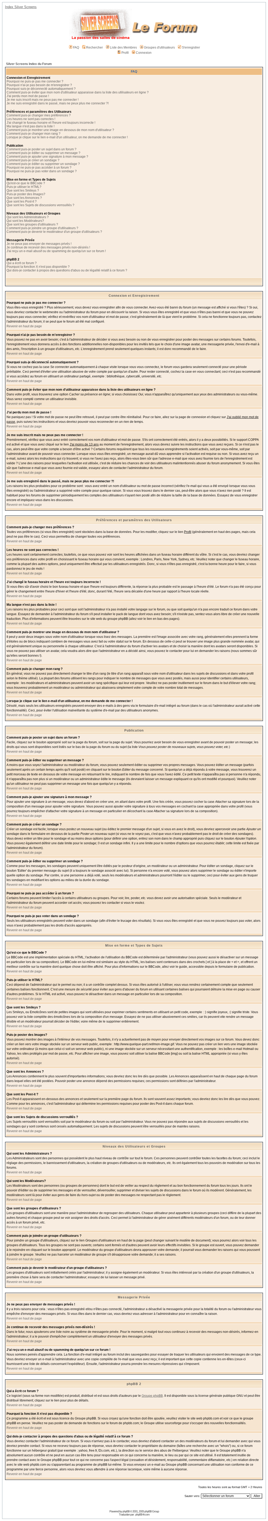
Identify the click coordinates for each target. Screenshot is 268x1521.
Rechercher (94, 47)
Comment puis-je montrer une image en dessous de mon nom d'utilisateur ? (60, 130)
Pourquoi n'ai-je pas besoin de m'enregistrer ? (39, 85)
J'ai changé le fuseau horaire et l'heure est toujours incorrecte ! (51, 122)
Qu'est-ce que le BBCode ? (26, 183)
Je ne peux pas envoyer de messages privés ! (39, 244)
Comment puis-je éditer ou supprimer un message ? (43, 153)
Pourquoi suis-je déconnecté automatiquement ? (41, 89)
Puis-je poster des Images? (26, 194)
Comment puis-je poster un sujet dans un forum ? (41, 149)
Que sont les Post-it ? (22, 201)
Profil (125, 53)
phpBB (126, 1511)
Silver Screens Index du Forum (29, 64)
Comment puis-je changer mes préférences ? (39, 115)
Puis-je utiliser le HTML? (24, 187)
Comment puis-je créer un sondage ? (33, 160)
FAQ (76, 47)
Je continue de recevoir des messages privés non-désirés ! (48, 247)
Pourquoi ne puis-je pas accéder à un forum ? (39, 167)
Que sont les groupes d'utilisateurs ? (32, 224)
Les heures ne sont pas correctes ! (31, 119)
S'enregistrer (191, 47)
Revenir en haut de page (24, 326)
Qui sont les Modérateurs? (25, 221)
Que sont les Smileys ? (23, 190)
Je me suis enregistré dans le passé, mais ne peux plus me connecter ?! (58, 103)
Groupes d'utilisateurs (159, 47)
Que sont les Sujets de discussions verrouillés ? (40, 205)
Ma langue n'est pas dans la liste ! (30, 126)
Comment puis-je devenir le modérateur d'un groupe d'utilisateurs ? (54, 232)
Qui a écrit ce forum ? (22, 263)
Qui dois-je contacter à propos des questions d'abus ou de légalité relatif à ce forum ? (67, 270)
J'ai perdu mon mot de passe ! (28, 96)
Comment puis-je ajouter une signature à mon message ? (47, 156)
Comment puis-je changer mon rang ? (33, 133)
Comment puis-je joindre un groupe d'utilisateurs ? (42, 228)
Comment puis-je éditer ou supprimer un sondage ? (43, 164)
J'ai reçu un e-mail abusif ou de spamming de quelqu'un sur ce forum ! (56, 251)
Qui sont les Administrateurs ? (28, 217)
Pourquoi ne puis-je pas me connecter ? (35, 81)
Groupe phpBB (152, 1396)
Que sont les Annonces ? (24, 198)
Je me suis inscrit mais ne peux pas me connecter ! (43, 100)
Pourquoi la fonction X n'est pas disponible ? (38, 267)
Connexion (144, 53)
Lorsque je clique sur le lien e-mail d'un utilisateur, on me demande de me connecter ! (67, 137)
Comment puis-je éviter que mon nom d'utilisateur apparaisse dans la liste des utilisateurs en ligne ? (78, 92)
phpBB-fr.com (142, 1514)
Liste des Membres (123, 47)
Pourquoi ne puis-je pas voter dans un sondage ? (42, 171)
